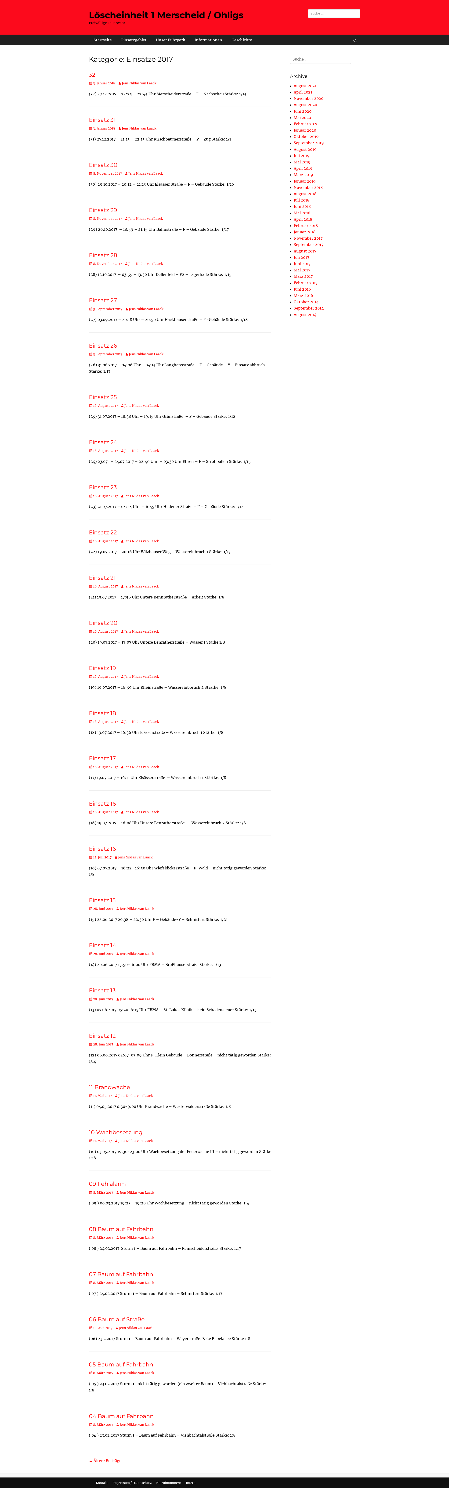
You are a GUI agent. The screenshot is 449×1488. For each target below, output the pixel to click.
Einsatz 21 (102, 577)
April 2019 (303, 168)
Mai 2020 (302, 117)
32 (92, 74)
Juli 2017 (301, 257)
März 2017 (303, 276)
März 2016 (303, 295)
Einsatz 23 (103, 487)
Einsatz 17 (102, 758)
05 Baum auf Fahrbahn (121, 1364)
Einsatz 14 (102, 945)
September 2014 (309, 308)
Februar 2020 (306, 124)
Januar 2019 (305, 181)
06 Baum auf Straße (117, 1319)
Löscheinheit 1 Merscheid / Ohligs (166, 15)
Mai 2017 (302, 270)
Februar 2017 (306, 283)
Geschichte (242, 40)
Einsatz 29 (103, 210)
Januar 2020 (305, 130)
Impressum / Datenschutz (132, 1483)
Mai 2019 (302, 162)
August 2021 (305, 85)
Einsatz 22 (103, 532)
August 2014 (305, 314)
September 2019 (309, 143)
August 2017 (305, 251)
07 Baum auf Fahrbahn (121, 1274)
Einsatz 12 (102, 1035)
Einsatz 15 (102, 900)
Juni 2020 (302, 111)
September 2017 (308, 244)
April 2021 (303, 92)
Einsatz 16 (102, 803)
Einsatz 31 (102, 119)
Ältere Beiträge (105, 1460)
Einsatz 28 (103, 255)
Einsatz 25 (103, 397)
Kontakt (102, 1483)
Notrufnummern (168, 1483)
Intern (191, 1483)
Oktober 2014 (306, 301)
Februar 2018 (306, 225)
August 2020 (305, 104)
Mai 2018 (302, 213)
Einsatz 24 (103, 442)
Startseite (103, 40)
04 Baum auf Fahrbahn (121, 1416)
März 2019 (303, 174)
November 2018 (308, 187)
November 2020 (308, 98)
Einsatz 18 (102, 713)
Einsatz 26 (103, 345)
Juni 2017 (302, 263)
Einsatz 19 (102, 668)
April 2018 (303, 219)
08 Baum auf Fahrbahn (121, 1229)
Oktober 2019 (306, 136)
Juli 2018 (301, 200)
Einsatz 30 (103, 165)
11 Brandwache (109, 1087)
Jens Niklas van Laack (139, 83)
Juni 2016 (302, 289)
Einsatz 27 (103, 300)
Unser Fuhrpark (170, 40)
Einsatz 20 (103, 623)
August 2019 (305, 149)
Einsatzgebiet (134, 40)
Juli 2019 (302, 155)
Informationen (208, 40)
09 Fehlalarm (107, 1183)
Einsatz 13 (102, 990)
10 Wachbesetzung (115, 1132)
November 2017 (308, 238)
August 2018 (305, 193)
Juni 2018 (302, 206)
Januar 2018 (304, 232)
